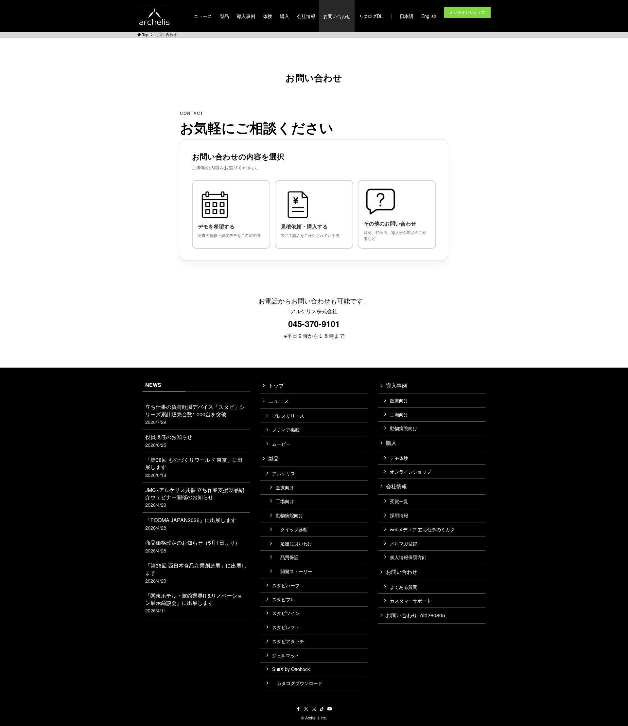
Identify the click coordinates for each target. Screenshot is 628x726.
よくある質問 (403, 586)
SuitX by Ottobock (291, 668)
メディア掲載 (286, 429)
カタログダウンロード (297, 683)
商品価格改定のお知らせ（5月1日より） (192, 546)
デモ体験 (399, 457)
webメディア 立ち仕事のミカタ (422, 529)
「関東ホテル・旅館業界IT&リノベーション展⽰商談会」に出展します (193, 603)
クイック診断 (292, 529)
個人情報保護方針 (408, 557)
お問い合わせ (401, 571)
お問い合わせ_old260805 (415, 615)
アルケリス (283, 473)
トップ (276, 385)
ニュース (278, 401)
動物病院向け (289, 515)
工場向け (285, 501)
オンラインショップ (410, 471)
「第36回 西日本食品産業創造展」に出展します (196, 573)
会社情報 (396, 486)
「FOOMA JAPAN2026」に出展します (190, 523)
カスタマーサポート (410, 600)
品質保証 (287, 557)
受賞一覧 (399, 501)
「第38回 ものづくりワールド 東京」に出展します (194, 467)
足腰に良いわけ (294, 543)
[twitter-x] (306, 709)
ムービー (281, 443)
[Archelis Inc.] (154, 16)
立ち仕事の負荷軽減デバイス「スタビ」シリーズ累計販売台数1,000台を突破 (195, 414)
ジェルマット (286, 655)
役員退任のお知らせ (168, 440)
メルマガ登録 (403, 543)
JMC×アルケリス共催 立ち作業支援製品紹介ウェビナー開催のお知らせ (194, 497)
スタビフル (283, 599)
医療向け (285, 487)
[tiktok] (322, 709)
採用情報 (399, 515)
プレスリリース (288, 415)
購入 (391, 442)
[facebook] (298, 709)
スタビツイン (286, 612)
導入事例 (396, 385)
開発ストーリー (294, 571)
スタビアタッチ (288, 641)
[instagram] (314, 709)
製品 (273, 458)
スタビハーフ (286, 585)
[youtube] (330, 709)
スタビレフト (286, 627)
